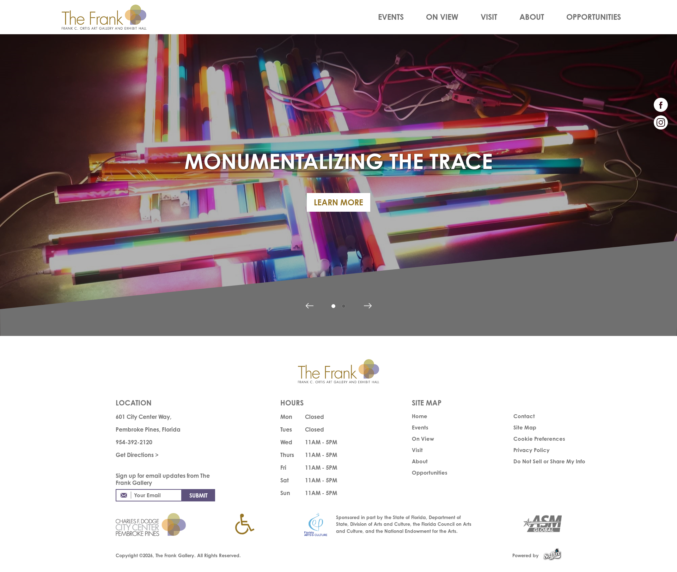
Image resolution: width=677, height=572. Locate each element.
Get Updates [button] (198, 495)
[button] (309, 306)
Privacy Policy (531, 450)
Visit (489, 17)
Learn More (338, 202)
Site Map (524, 427)
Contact (524, 416)
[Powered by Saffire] (552, 555)
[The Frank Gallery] (112, 17)
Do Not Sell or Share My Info (549, 461)
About (531, 17)
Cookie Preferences (539, 438)
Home (419, 416)
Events (391, 17)
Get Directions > (137, 454)
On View (442, 17)
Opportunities (593, 17)
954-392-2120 (134, 442)
